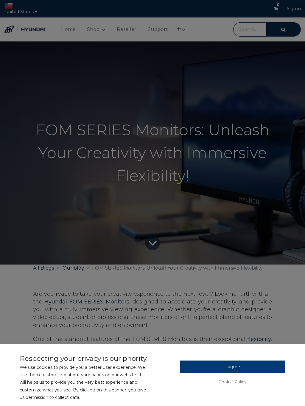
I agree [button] (232, 366)
